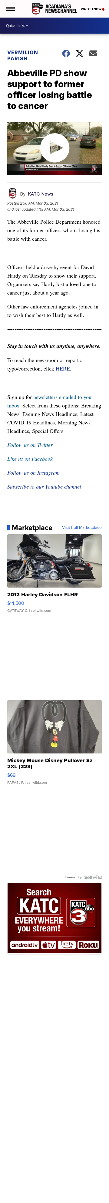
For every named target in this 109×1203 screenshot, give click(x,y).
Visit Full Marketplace (82, 528)
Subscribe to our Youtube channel (44, 486)
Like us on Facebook (30, 458)
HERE (63, 368)
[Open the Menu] (10, 9)
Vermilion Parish (22, 55)
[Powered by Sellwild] (93, 877)
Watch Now (91, 9)
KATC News (40, 194)
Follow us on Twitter (30, 444)
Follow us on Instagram (33, 472)
